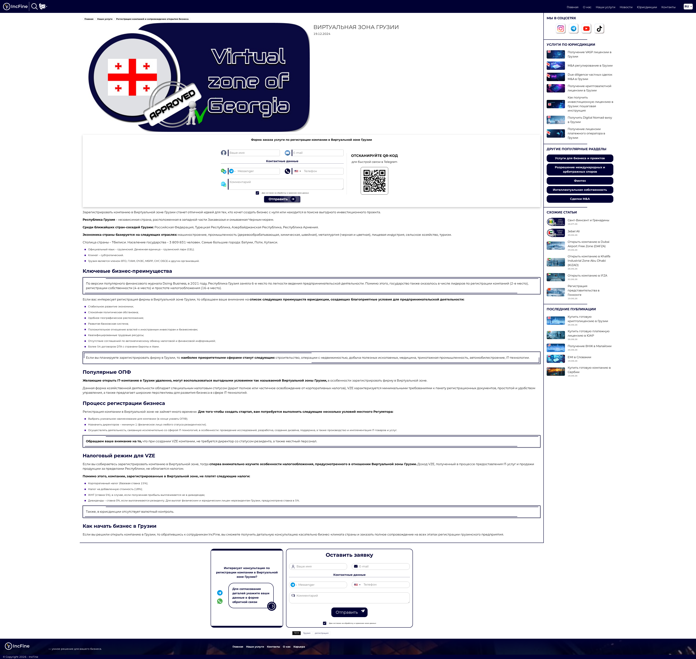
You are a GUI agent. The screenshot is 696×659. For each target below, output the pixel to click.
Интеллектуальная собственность (580, 189)
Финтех (580, 180)
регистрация (322, 633)
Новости (626, 7)
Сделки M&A (580, 199)
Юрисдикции (647, 7)
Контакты (668, 7)
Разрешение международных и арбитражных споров (580, 169)
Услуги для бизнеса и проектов (580, 158)
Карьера (299, 646)
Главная (573, 7)
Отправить (347, 612)
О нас (587, 7)
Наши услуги (605, 7)
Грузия (306, 633)
